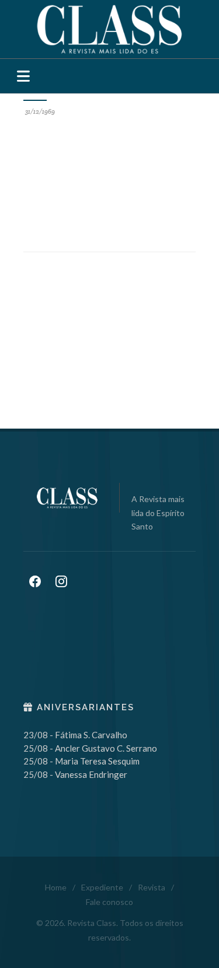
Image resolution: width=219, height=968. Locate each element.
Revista (151, 887)
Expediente (102, 887)
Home (56, 887)
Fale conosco (109, 902)
